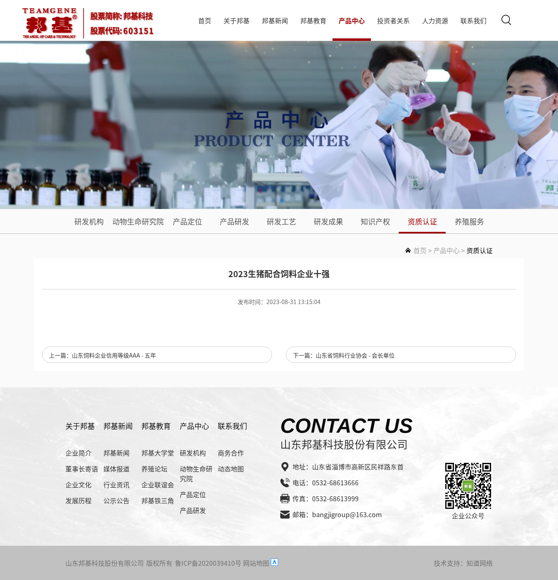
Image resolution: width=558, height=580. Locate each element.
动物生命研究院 (138, 221)
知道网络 (479, 563)
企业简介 (78, 453)
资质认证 (422, 221)
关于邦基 (236, 20)
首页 (204, 20)
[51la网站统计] (274, 563)
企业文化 (78, 484)
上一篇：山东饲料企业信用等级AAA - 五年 (102, 355)
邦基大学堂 (157, 453)
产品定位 (187, 221)
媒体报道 (116, 468)
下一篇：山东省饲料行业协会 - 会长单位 (344, 355)
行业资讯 (116, 484)
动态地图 (231, 468)
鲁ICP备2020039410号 (208, 563)
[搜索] (506, 20)
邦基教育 (313, 20)
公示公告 (116, 500)
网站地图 (256, 563)
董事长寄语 (81, 468)
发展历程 (78, 500)
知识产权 (375, 221)
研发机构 (89, 221)
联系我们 (473, 20)
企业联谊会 (157, 484)
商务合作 (231, 453)
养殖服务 (469, 221)
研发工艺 (281, 221)
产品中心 (352, 20)
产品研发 (234, 221)
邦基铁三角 (157, 500)
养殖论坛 (154, 468)
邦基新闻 (275, 20)
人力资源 (435, 20)
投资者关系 (393, 20)
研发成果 (328, 221)
